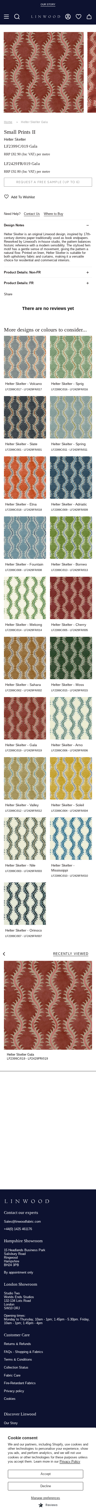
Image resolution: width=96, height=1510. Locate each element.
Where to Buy (53, 214)
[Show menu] (6, 16)
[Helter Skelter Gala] (48, 1005)
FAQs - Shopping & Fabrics (23, 1352)
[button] (17, 16)
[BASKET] (89, 16)
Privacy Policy (70, 1461)
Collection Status (16, 1367)
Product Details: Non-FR (22, 272)
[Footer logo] (26, 1201)
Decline (45, 1486)
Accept (46, 1474)
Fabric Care (12, 1375)
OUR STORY (48, 4)
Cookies (10, 1399)
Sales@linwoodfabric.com (22, 1221)
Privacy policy (14, 1391)
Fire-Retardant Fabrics (20, 1383)
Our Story (11, 1423)
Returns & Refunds (17, 1344)
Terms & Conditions (18, 1359)
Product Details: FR (18, 283)
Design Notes (14, 225)
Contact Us (32, 214)
